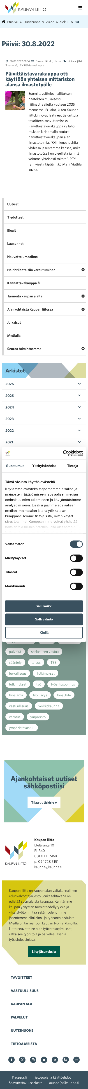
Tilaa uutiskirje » (44, 802)
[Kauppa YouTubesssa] (44, 1060)
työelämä (16, 695)
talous (36, 662)
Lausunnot (15, 243)
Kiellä (44, 632)
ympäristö (38, 717)
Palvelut (19, 1017)
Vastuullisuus (25, 991)
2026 (9, 384)
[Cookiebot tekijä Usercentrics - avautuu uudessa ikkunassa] (63, 453)
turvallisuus (17, 673)
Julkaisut (14, 322)
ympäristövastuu (21, 728)
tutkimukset (17, 684)
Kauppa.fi (19, 1077)
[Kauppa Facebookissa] (11, 1060)
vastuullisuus (18, 706)
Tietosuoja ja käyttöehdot (52, 1077)
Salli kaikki (44, 606)
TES (53, 662)
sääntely (15, 662)
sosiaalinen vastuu (45, 651)
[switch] (76, 558)
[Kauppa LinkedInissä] (55, 1060)
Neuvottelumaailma (22, 257)
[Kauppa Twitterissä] (22, 1060)
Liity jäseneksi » (44, 951)
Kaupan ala (21, 1004)
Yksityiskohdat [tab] (44, 466)
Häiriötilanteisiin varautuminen (31, 270)
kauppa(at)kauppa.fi (64, 1083)
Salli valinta (44, 619)
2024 (9, 407)
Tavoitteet (21, 977)
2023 (9, 419)
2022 (9, 430)
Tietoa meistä (24, 1044)
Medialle (14, 335)
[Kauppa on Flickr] (76, 1060)
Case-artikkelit (44, 61)
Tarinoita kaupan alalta (24, 296)
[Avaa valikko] (80, 8)
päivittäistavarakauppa (31, 65)
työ (38, 684)
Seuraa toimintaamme (24, 349)
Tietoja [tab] (72, 466)
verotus (14, 717)
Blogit (11, 230)
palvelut (15, 651)
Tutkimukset (45, 673)
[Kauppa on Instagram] (33, 1060)
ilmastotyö (11, 65)
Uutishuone (22, 1030)
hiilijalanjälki (75, 61)
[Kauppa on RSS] (66, 1060)
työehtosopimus (63, 684)
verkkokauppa (48, 706)
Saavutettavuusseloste (25, 1083)
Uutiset (58, 61)
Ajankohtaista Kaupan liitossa (30, 309)
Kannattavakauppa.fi (23, 283)
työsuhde (64, 695)
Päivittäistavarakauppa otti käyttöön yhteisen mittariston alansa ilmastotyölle (40, 79)
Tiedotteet (15, 217)
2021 (9, 442)
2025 (9, 396)
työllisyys (40, 695)
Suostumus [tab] (15, 466)
